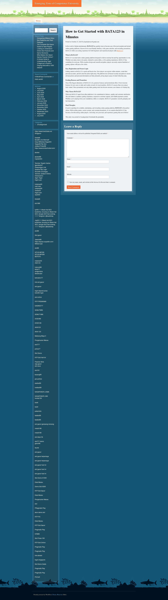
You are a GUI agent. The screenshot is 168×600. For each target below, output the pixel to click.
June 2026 (40, 92)
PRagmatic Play (40, 508)
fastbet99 (38, 415)
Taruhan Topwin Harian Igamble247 (42, 164)
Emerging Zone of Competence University (57, 3)
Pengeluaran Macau (41, 340)
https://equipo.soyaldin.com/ (44, 241)
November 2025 (42, 107)
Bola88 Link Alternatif (42, 140)
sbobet (37, 152)
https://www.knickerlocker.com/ (45, 148)
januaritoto (38, 379)
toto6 (36, 402)
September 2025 (42, 111)
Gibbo (64, 594)
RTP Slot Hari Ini (40, 357)
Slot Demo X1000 (41, 478)
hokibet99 (38, 387)
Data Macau (39, 482)
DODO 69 (38, 323)
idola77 (37, 269)
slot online (38, 297)
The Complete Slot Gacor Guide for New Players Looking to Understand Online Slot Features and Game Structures (45, 48)
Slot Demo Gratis (40, 564)
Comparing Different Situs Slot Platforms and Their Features (45, 40)
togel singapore (40, 560)
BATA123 (120, 51)
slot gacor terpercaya (42, 456)
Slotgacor (38, 133)
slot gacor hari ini (40, 465)
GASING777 (39, 306)
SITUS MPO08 (40, 254)
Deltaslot (38, 190)
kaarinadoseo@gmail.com (91, 42)
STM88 (37, 534)
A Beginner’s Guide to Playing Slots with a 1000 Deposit (45, 65)
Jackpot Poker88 (40, 146)
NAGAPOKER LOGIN (42, 392)
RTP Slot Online (40, 542)
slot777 (37, 344)
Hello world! (39, 79)
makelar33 (38, 261)
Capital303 (38, 159)
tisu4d (37, 448)
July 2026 (40, 90)
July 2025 (40, 116)
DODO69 (38, 319)
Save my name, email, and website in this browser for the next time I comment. (92, 182)
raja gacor (38, 364)
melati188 (38, 428)
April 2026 (40, 97)
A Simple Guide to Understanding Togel (44, 60)
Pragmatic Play (40, 529)
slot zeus (38, 366)
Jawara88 (38, 239)
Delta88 (37, 138)
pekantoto (38, 411)
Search (37, 27)
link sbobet (38, 555)
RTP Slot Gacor (40, 491)
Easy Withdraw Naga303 (43, 142)
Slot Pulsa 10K (40, 538)
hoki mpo (38, 186)
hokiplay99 (38, 184)
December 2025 (42, 105)
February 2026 (42, 101)
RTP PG (37, 517)
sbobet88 (38, 157)
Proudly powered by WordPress (43, 594)
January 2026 (41, 103)
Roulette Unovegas (41, 171)
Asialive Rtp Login (41, 169)
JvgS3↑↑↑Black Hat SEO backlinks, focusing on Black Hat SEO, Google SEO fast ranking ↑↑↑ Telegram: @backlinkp (45, 223)
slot (36, 504)
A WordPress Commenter (43, 76)
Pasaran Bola (39, 362)
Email (69, 167)
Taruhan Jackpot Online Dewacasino (43, 175)
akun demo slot (40, 512)
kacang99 (38, 374)
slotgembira (39, 271)
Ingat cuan (38, 180)
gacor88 (37, 443)
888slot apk (39, 244)
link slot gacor (39, 282)
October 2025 (41, 109)
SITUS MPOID (39, 252)
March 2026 (41, 99)
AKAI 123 (38, 331)
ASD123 (37, 263)
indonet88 (38, 267)
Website (69, 174)
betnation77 (39, 278)
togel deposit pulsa (41, 291)
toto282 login (39, 293)
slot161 (37, 370)
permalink (101, 117)
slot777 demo (39, 441)
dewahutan (38, 273)
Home (38, 20)
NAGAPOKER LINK (41, 396)
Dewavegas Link (40, 167)
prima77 (37, 349)
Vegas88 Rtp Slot (40, 144)
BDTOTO (38, 256)
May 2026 (40, 95)
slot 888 (37, 203)
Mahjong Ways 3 (40, 336)
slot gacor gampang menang (44, 424)
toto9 (36, 407)
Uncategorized (84, 117)
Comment (70, 138)
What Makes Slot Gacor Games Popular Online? (45, 56)
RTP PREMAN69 (40, 301)
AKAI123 (38, 327)
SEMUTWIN (39, 310)
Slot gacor (38, 235)
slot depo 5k (39, 437)
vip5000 (37, 195)
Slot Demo (38, 353)
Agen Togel (38, 178)
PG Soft (37, 577)
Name (69, 159)
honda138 (38, 398)
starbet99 (38, 383)
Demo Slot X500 (40, 486)
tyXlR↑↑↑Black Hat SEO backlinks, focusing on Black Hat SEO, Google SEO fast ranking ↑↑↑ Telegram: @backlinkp (45, 213)
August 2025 (41, 113)
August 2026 (41, 88)
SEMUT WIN (39, 314)
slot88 (37, 231)
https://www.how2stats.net (43, 131)
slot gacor (38, 286)
